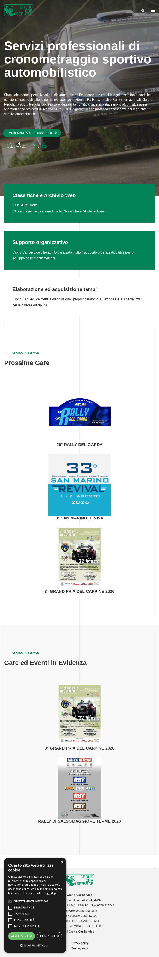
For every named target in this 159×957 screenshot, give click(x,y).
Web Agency (79, 948)
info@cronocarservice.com (79, 910)
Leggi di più (51, 893)
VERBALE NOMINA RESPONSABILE (79, 926)
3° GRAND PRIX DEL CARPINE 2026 (79, 591)
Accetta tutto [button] (21, 936)
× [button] (61, 862)
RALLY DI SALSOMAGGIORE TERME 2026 (79, 821)
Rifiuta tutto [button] (49, 936)
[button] (35, 946)
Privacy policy (79, 943)
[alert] (35, 905)
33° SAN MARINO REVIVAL (79, 518)
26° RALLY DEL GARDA (79, 444)
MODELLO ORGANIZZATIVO (79, 921)
